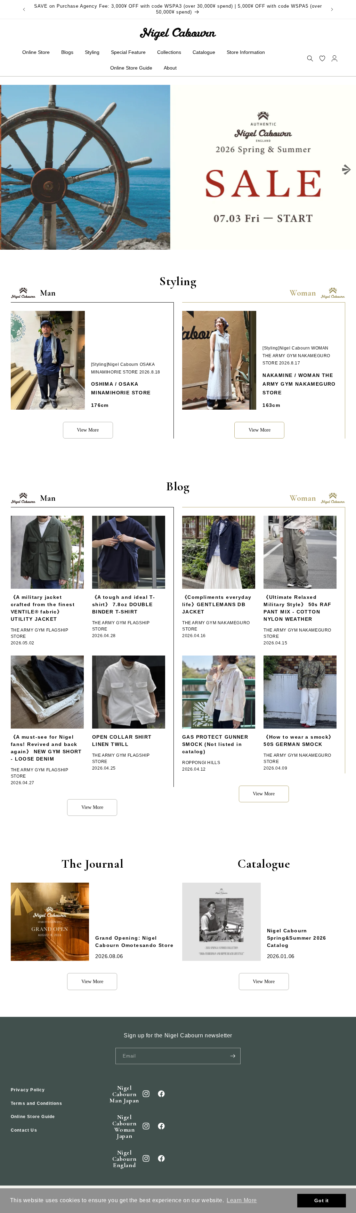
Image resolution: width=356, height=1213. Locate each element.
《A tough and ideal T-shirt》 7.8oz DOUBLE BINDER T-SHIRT (123, 604)
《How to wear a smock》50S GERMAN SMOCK (299, 740)
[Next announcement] (332, 9)
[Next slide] (346, 169)
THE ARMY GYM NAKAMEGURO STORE (216, 626)
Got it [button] (321, 1200)
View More (88, 430)
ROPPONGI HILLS (201, 762)
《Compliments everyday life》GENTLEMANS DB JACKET (216, 604)
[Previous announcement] (24, 9)
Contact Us (24, 1130)
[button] (310, 58)
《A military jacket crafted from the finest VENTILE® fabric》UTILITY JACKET (43, 608)
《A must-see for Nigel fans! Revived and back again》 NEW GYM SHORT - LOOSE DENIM (46, 748)
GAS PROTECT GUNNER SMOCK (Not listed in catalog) (215, 744)
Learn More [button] (242, 1200)
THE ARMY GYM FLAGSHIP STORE (39, 633)
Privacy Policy (28, 1089)
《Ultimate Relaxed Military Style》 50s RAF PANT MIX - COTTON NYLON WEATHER (297, 608)
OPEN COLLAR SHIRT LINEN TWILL (122, 740)
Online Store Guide (33, 1116)
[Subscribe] (232, 1056)
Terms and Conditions (36, 1103)
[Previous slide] (9, 169)
